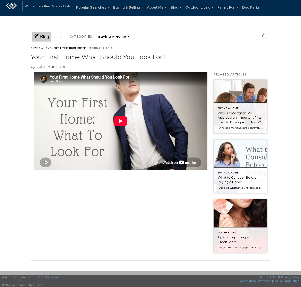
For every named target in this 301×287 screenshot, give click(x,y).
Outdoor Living (200, 11)
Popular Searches (93, 11)
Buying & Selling (129, 11)
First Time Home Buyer (70, 48)
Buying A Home (41, 48)
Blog (177, 11)
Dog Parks (253, 11)
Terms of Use (268, 277)
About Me (157, 11)
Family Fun (228, 11)
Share (294, 56)
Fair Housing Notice (286, 280)
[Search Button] (264, 36)
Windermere (53, 277)
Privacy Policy (290, 277)
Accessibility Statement (256, 280)
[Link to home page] (11, 8)
